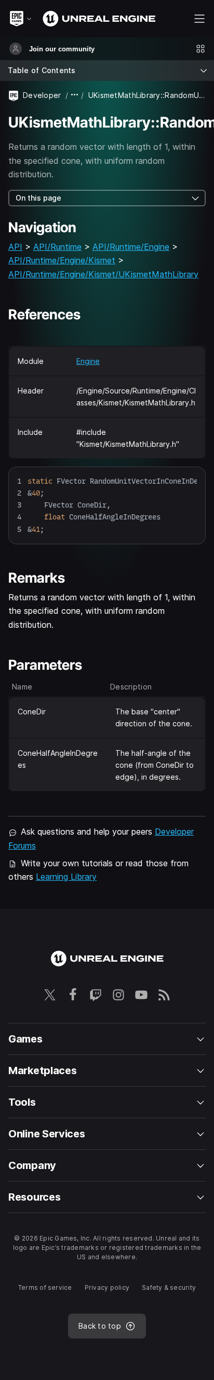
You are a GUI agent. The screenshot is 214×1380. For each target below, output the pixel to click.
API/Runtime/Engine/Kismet (61, 260)
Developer (42, 95)
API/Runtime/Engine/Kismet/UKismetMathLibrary (103, 274)
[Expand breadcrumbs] (74, 95)
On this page (38, 197)
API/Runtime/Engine (130, 247)
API (15, 247)
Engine (88, 361)
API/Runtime (57, 247)
